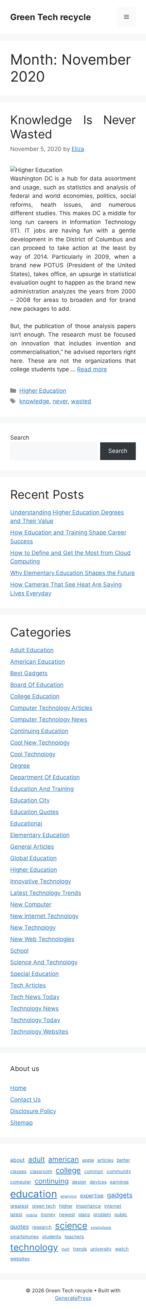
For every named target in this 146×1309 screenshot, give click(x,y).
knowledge (34, 401)
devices (98, 1182)
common (93, 1171)
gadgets (119, 1195)
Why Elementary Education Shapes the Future (72, 573)
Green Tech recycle (50, 17)
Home (18, 1088)
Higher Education (42, 390)
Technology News (34, 1008)
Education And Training (42, 788)
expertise (92, 1195)
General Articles (32, 846)
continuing (52, 1181)
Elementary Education (40, 835)
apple (88, 1160)
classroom (41, 1171)
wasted (81, 401)
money (48, 1214)
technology (34, 1247)
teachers (74, 1236)
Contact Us (25, 1099)
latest (16, 1214)
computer (20, 1182)
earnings (119, 1182)
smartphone (101, 1227)
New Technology (33, 927)
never (60, 401)
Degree (20, 765)
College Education (34, 696)
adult (36, 1159)
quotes (19, 1226)
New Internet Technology (44, 916)
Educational (26, 823)
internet (112, 1206)
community (119, 1171)
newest (67, 1214)
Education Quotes (34, 812)
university (101, 1249)
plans (84, 1214)
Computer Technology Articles (51, 707)
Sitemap (21, 1122)
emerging (68, 1196)
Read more (92, 369)
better (123, 1160)
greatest (19, 1206)
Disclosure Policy (33, 1111)
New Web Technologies (42, 939)
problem (102, 1214)
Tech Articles (28, 985)
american (63, 1159)
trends (80, 1249)
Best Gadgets (29, 673)
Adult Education (32, 650)
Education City (30, 800)
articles (105, 1160)
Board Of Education (36, 684)
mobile (31, 1215)
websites (20, 1258)
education (33, 1194)
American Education (37, 661)
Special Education (34, 973)
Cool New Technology (40, 742)
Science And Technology (43, 962)
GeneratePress (73, 1298)
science (71, 1225)
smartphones (24, 1236)
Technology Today (35, 1020)
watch (122, 1249)
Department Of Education (45, 777)
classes (18, 1171)
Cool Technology (32, 754)
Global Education (33, 858)
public (120, 1214)
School (19, 950)
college (68, 1170)
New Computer (30, 904)
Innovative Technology (40, 881)
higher (66, 1206)
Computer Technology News (48, 719)
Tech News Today (34, 996)
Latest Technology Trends (45, 892)
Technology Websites (39, 1031)
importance (88, 1206)
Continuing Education (39, 731)
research (42, 1227)
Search (19, 437)
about (17, 1160)
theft (65, 1249)
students (51, 1236)
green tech (44, 1206)
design (79, 1182)
